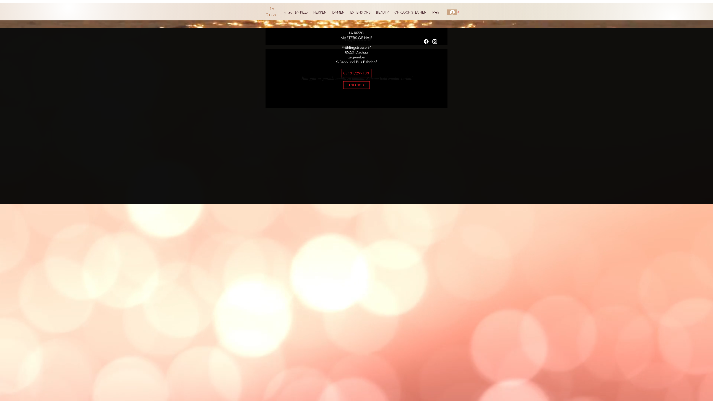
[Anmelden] (452, 12)
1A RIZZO (356, 33)
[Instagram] (435, 41)
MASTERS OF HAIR (356, 37)
